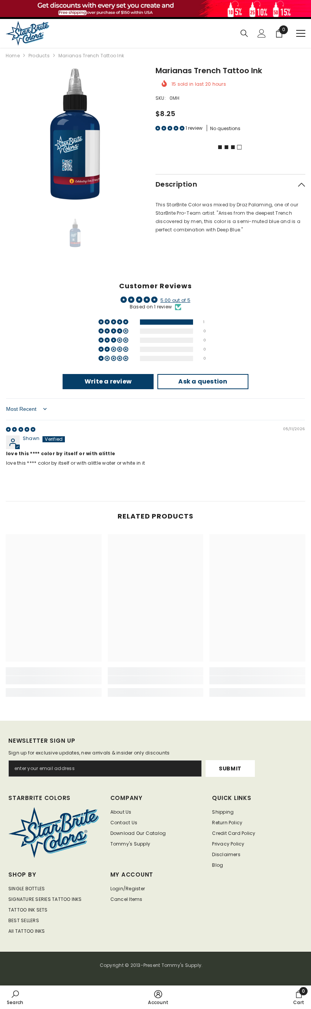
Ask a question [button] (202, 381)
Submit (230, 768)
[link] (54, 680)
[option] (75, 134)
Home (13, 55)
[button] (170, 128)
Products (39, 55)
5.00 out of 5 (175, 300)
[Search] (244, 33)
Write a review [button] (108, 381)
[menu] (300, 33)
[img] (20, 429)
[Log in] (262, 33)
